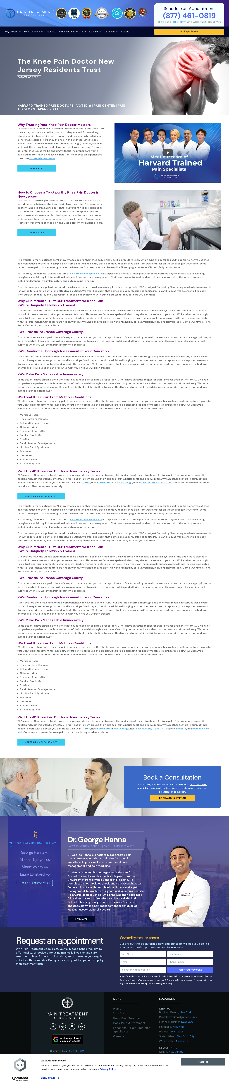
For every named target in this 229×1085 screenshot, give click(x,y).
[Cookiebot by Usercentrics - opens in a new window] (20, 1079)
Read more (81, 919)
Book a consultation (172, 798)
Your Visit (51, 32)
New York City (176, 1036)
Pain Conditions (67, 32)
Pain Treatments (89, 32)
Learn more (37, 168)
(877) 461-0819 (76, 1050)
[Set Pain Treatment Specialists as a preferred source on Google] (67, 1043)
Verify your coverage (190, 969)
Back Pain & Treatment (129, 1023)
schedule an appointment (41, 496)
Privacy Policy (136, 980)
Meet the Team (32, 32)
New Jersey (168, 1048)
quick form (179, 22)
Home (117, 1008)
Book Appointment (189, 32)
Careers (125, 32)
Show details (48, 1077)
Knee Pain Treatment (128, 1018)
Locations (110, 32)
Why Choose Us (13, 32)
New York (166, 1008)
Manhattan (171, 1031)
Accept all (203, 1062)
